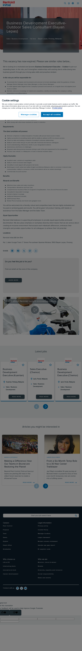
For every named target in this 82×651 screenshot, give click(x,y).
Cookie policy (57, 108)
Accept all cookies (52, 114)
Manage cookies (29, 114)
